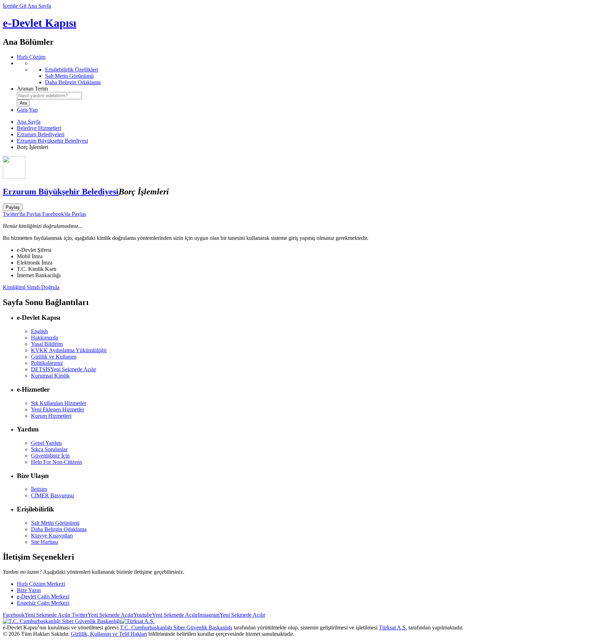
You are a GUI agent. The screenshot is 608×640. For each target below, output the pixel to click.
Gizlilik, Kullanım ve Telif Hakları (109, 634)
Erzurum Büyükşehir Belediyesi (52, 141)
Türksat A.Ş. (393, 627)
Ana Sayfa (39, 6)
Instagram (231, 615)
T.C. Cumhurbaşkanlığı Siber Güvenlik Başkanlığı (176, 627)
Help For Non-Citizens (56, 462)
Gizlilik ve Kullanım (53, 357)
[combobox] (49, 95)
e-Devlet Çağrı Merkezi (43, 596)
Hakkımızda (44, 338)
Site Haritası (44, 542)
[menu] (311, 73)
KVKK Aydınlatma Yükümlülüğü (69, 350)
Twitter (101, 615)
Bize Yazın (29, 590)
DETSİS (63, 369)
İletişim (39, 489)
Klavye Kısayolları (52, 536)
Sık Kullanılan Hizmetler (58, 403)
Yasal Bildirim (47, 344)
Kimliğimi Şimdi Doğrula (31, 287)
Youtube (165, 615)
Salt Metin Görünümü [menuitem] (69, 76)
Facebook (36, 615)
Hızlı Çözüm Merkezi (41, 584)
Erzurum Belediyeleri (40, 134)
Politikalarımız (47, 363)
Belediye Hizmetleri (39, 128)
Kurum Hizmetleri (51, 416)
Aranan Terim (32, 89)
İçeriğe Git (14, 6)
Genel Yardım (46, 443)
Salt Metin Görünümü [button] (55, 523)
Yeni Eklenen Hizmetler (57, 409)
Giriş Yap (27, 110)
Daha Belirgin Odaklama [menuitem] (73, 82)
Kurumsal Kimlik (50, 376)
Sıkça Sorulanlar (49, 449)
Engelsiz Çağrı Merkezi (43, 603)
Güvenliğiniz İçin (50, 456)
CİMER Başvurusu (52, 495)
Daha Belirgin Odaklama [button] (59, 529)
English (39, 331)
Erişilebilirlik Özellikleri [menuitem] (71, 70)
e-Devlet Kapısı (39, 23)
